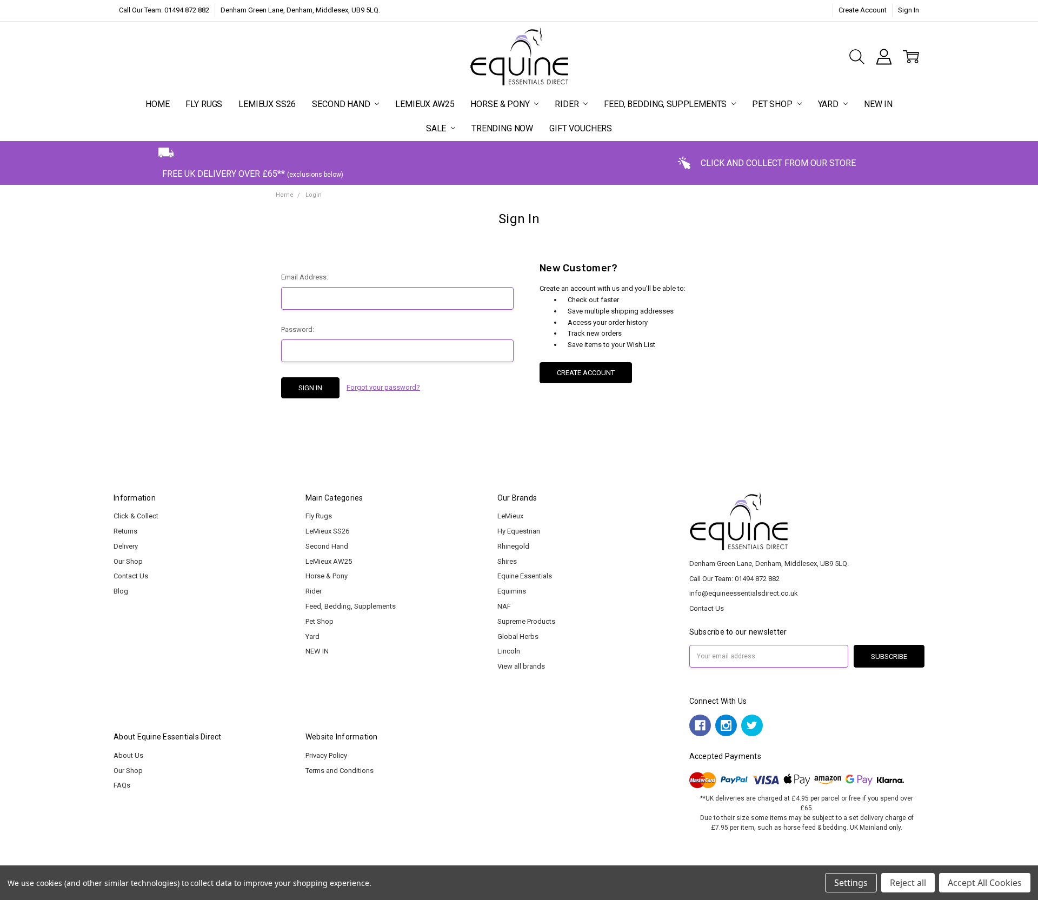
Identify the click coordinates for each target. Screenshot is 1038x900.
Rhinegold (513, 546)
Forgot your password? (383, 387)
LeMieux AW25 (424, 104)
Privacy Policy (326, 755)
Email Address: (304, 277)
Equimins (511, 591)
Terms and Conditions (339, 770)
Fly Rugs (203, 104)
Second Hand (342, 104)
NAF (504, 606)
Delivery (126, 546)
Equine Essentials (524, 576)
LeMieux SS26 (267, 104)
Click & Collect (136, 516)
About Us (128, 755)
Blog (121, 591)
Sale (437, 128)
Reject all (908, 883)
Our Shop (128, 561)
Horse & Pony (500, 104)
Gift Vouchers (580, 128)
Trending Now (502, 128)
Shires (507, 561)
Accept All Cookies (985, 883)
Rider (568, 104)
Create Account (863, 10)
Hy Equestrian (518, 531)
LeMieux (510, 516)
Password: (297, 329)
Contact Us (131, 576)
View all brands (521, 666)
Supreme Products (526, 621)
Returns (125, 531)
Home (157, 104)
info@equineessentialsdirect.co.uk (743, 593)
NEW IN (878, 104)
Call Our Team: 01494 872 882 (164, 10)
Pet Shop (773, 104)
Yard (829, 104)
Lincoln (508, 651)
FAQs (122, 785)
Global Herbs (517, 636)
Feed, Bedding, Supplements (666, 104)
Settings (851, 883)
